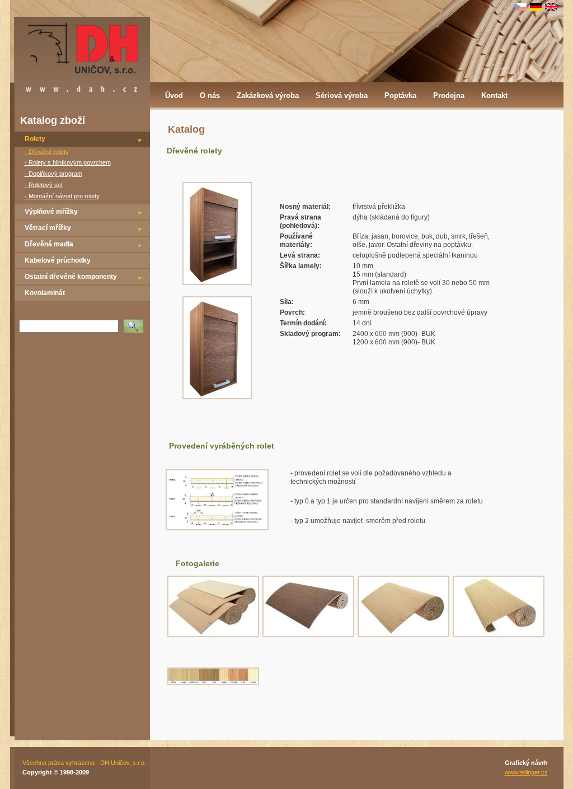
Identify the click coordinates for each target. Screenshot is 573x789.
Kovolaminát (45, 293)
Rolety (35, 139)
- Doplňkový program (53, 173)
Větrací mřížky (48, 228)
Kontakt (494, 95)
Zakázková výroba (268, 95)
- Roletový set (44, 184)
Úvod (174, 95)
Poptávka (400, 95)
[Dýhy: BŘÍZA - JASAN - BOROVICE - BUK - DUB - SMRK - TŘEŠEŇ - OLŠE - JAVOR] (213, 683)
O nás (210, 95)
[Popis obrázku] (217, 528)
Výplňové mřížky (51, 212)
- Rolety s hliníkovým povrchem (68, 162)
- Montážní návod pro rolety (62, 196)
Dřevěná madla (49, 244)
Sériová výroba (342, 95)
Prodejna (448, 95)
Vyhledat (136, 322)
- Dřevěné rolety (47, 151)
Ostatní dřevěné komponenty (71, 277)
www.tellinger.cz (526, 772)
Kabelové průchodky (58, 260)
